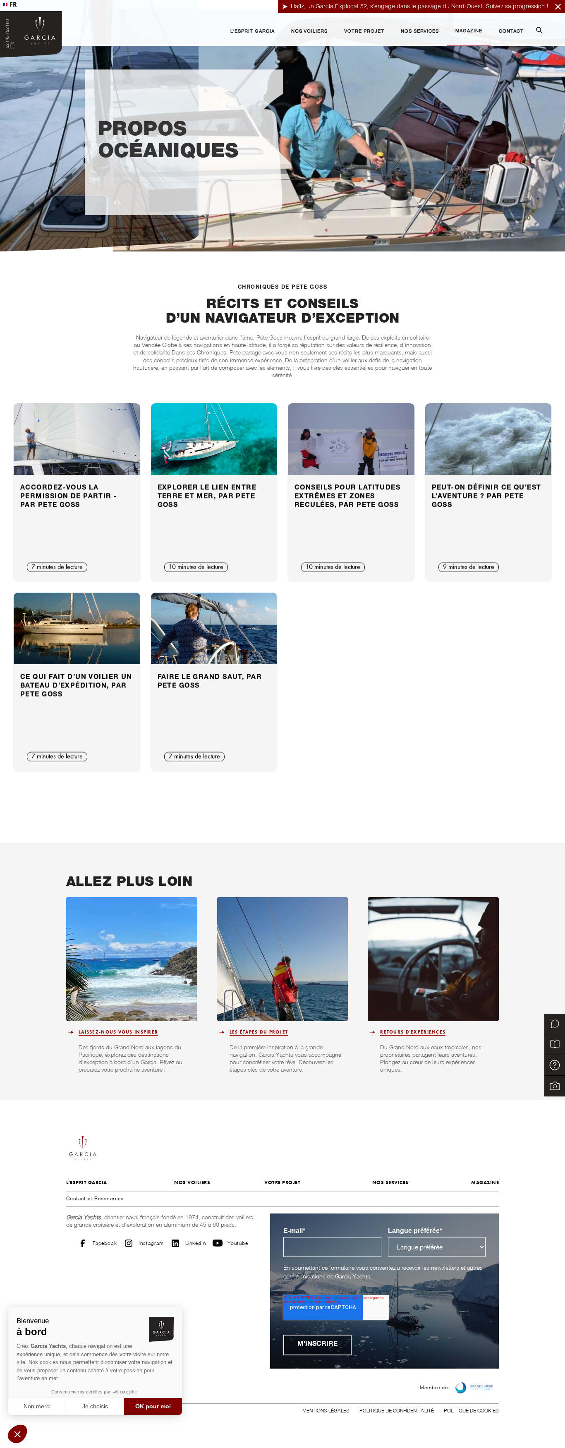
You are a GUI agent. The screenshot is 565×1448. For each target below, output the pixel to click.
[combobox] (10, 4)
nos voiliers (192, 1182)
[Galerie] (554, 1086)
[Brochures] (554, 1044)
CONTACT (511, 31)
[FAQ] (554, 1065)
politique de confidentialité (396, 1410)
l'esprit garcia (86, 1182)
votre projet (282, 1182)
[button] (252, 31)
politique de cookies (471, 1410)
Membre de (434, 1387)
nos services (390, 1182)
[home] (31, 34)
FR (13, 4)
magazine (485, 1182)
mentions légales (326, 1410)
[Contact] (554, 1024)
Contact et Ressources (95, 1198)
